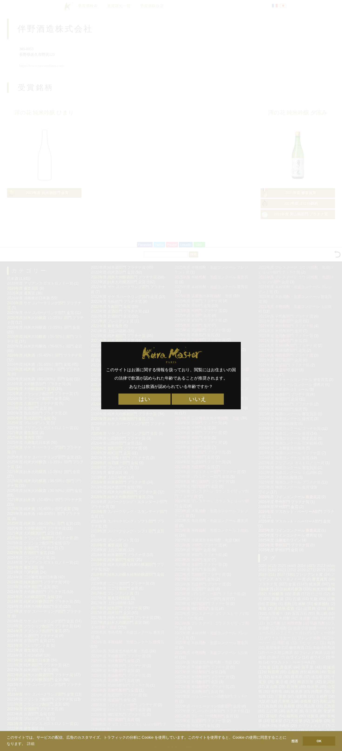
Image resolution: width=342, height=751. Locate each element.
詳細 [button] (30, 744)
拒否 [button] (295, 741)
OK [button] (319, 741)
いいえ (197, 399)
